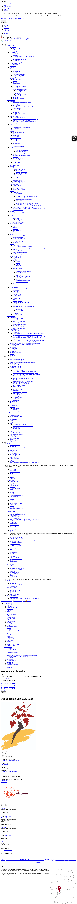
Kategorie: (3, 676)
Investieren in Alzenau (15, 454)
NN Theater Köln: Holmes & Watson (21, 377)
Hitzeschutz (15, 291)
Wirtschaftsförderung (12, 451)
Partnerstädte (16, 284)
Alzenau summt (16, 312)
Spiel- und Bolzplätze (18, 158)
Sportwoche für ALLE (18, 210)
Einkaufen (12, 131)
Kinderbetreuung (17, 148)
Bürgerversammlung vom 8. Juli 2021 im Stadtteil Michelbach (27, 335)
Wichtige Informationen (18, 398)
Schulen (14, 125)
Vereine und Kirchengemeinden (20, 144)
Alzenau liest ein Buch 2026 (16, 360)
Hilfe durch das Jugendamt (22, 153)
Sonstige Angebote (17, 163)
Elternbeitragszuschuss (21, 151)
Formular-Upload (20, 62)
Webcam (12, 354)
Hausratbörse (16, 303)
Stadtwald (15, 299)
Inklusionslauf (19, 170)
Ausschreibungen (20, 91)
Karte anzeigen (4, 764)
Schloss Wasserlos (20, 273)
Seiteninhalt (6, 9)
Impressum (6, 33)
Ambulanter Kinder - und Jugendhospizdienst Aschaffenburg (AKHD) (32, 248)
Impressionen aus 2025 (21, 173)
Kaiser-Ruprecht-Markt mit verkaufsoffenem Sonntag (22, 362)
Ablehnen (3, 21)
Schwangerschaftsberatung (19, 123)
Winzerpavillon (16, 408)
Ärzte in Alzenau (17, 174)
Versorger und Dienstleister (16, 449)
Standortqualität (13, 455)
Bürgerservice (13, 52)
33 (1, 685)
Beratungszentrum (14, 116)
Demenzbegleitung (17, 250)
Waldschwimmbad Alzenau (19, 424)
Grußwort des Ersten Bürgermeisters (24, 195)
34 (1, 687)
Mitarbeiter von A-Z (17, 79)
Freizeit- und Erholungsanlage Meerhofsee (23, 426)
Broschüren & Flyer (17, 96)
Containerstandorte (17, 294)
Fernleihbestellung (20, 219)
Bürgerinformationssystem (19, 75)
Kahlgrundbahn (16, 226)
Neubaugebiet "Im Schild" (19, 447)
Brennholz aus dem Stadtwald (20, 297)
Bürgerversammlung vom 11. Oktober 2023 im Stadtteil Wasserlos (28, 340)
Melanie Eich (4, 817)
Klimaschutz (16, 290)
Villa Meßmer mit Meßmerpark (23, 280)
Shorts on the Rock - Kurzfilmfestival (21, 214)
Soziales (12, 244)
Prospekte (12, 417)
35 (1, 688)
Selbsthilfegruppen (17, 180)
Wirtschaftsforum (14, 457)
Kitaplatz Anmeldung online (22, 150)
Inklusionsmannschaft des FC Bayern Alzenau (27, 203)
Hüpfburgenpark (17, 396)
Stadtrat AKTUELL (17, 70)
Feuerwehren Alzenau (15, 165)
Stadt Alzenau (4, 841)
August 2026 (7, 678)
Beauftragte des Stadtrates (19, 74)
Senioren (12, 234)
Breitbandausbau (14, 129)
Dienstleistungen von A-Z (19, 53)
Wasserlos (18, 267)
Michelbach (18, 265)
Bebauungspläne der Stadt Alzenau (21, 104)
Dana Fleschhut (4, 827)
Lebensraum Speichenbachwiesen (21, 288)
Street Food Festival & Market (17, 359)
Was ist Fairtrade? (17, 140)
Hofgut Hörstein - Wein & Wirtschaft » (10, 760)
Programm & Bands (17, 393)
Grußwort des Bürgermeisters (20, 392)
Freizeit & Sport (10, 422)
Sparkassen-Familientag (15, 366)
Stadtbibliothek (16, 218)
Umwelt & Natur (14, 287)
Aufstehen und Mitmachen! (19, 324)
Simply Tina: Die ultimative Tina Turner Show (24, 383)
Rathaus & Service (11, 45)
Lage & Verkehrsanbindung (16, 223)
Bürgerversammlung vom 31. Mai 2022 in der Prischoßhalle (27, 337)
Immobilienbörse (17, 112)
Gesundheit (12, 168)
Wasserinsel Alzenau (17, 159)
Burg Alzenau (16, 187)
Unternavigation (7, 8)
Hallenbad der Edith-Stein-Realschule (22, 430)
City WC (12, 431)
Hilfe (5, 29)
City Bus (15, 225)
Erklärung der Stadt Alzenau (19, 321)
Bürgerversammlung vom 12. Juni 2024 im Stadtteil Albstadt (27, 341)
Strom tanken (16, 231)
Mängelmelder (13, 66)
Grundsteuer (15, 115)
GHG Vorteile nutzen (18, 318)
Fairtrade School (16, 143)
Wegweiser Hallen (14, 441)
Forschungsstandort (11, 460)
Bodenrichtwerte (17, 108)
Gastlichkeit (9, 412)
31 (1, 682)
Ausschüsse (15, 72)
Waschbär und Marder (18, 314)
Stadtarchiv (15, 283)
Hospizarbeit (16, 245)
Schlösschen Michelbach (18, 188)
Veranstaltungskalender (25, 39)
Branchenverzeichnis (15, 445)
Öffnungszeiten (5, 860)
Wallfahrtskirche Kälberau (22, 282)
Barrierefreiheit (7, 32)
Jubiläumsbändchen (17, 394)
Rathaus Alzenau (17, 185)
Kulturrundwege (13, 405)
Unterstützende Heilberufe (19, 181)
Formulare (15, 55)
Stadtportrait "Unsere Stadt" (16, 256)
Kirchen (11, 215)
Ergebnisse (15, 64)
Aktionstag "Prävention (21, 172)
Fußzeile (6, 10)
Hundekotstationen (17, 305)
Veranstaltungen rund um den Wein (21, 411)
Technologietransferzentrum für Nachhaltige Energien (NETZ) (24, 462)
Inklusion (12, 191)
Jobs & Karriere (16, 83)
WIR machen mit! (17, 325)
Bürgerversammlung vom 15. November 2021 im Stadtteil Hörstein (29, 336)
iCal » (2, 783)
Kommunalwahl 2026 (15, 63)
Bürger (8, 39)
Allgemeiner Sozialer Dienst (19, 117)
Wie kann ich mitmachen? (19, 146)
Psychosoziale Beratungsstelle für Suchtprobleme (24, 121)
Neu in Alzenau (13, 233)
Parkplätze (15, 229)
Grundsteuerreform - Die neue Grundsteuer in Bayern (25, 56)
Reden (14, 49)
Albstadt (18, 261)
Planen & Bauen (16, 105)
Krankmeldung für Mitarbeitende (20, 86)
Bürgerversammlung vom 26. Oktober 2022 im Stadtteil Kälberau (28, 339)
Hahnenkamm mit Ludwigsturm (23, 271)
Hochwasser (15, 313)
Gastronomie (13, 413)
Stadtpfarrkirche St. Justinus (22, 278)
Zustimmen (3, 22)
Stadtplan (15, 227)
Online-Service (16, 60)
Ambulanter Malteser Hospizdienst (24, 246)
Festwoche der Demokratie (19, 328)
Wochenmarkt (16, 135)
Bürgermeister (13, 47)
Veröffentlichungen (14, 87)
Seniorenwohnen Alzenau (19, 238)
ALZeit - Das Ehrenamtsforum (20, 252)
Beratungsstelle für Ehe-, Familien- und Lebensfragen (25, 119)
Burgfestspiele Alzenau (15, 367)
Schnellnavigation (8, 3)
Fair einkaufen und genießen (19, 142)
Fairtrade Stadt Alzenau (15, 138)
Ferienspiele (15, 157)
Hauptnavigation (8, 6)
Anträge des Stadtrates (18, 77)
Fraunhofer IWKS (14, 461)
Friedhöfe (12, 166)
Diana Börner (4, 808)
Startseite (6, 25)
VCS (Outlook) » (5, 780)
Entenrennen (16, 400)
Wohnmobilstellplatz (17, 230)
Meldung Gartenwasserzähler (20, 59)
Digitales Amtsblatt (20, 90)
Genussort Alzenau (14, 415)
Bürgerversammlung (14, 332)
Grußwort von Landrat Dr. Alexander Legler (26, 196)
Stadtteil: (28, 676)
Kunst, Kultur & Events (12, 358)
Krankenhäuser (16, 177)
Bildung (11, 124)
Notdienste (15, 178)
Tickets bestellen (16, 388)
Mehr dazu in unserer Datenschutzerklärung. (12, 18)
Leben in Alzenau (11, 100)
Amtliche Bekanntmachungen (20, 89)
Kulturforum (16, 128)
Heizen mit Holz (16, 298)
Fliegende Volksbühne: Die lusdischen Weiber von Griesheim (27, 375)
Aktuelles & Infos (15, 39)
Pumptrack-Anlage (14, 436)
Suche (5, 5)
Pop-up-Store (19, 200)
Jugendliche (12, 211)
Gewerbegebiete (13, 453)
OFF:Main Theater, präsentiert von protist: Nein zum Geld (26, 374)
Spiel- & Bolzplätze (14, 438)
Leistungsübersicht (17, 57)
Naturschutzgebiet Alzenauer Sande (21, 302)
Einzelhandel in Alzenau (18, 132)
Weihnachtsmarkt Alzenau (16, 364)
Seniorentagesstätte (17, 240)
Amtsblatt (38, 862)
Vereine (11, 439)
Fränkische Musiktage (15, 363)
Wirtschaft (6, 442)
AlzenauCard (13, 317)
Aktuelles (17, 860)
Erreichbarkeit (16, 82)
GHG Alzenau (16, 136)
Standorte (15, 81)
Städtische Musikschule (18, 222)
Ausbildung (18, 85)
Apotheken (15, 176)
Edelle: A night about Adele (19, 385)
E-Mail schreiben (8, 816)
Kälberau (18, 264)
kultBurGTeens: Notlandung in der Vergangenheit (24, 371)
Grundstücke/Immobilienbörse (17, 182)
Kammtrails (12, 435)
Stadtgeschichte (16, 259)
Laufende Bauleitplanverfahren (20, 113)
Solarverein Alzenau (17, 307)
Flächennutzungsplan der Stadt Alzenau (22, 102)
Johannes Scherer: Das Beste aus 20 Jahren (23, 381)
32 (1, 683)
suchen (18, 37)
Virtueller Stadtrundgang (18, 134)
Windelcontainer (16, 161)
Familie (11, 147)
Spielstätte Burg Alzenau (18, 389)
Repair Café (18, 220)
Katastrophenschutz (14, 348)
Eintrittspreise (16, 427)
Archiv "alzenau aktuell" (21, 94)
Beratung (15, 249)
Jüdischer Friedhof (20, 275)
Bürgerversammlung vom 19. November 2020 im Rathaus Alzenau (28, 333)
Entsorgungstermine (17, 301)
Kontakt (5, 26)
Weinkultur (12, 407)
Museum (12, 403)
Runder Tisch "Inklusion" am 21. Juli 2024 (23, 207)
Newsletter (6, 28)
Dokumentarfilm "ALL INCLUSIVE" (25, 204)
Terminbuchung (13, 351)
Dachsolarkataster (17, 109)
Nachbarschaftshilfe (17, 254)
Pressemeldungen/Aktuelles (19, 98)
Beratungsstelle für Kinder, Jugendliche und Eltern (25, 120)
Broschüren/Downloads (15, 331)
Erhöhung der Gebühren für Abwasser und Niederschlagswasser (25, 343)
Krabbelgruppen (16, 162)
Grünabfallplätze (17, 295)
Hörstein (18, 263)
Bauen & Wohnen (14, 101)
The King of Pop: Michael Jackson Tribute (23, 378)
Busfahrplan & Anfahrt (18, 397)
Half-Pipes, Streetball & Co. (19, 212)
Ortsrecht (12, 67)
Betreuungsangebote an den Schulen (21, 127)
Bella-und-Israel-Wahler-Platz (23, 276)
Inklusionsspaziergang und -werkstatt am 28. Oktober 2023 (27, 206)
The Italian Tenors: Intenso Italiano (21, 379)
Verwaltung (12, 78)
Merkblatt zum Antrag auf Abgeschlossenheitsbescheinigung (30, 106)
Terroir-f (18, 279)
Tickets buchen (16, 428)
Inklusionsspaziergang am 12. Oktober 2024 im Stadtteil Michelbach (29, 208)
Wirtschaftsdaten (13, 450)
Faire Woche (16, 139)
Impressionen (19, 193)
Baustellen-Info (13, 329)
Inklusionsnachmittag (21, 197)
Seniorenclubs (16, 242)
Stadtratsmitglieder (17, 71)
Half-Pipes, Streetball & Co (16, 434)
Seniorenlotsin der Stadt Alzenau (20, 235)
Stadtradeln (12, 355)
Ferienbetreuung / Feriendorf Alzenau (21, 155)
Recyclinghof (16, 292)
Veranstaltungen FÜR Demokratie (21, 326)
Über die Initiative (17, 322)
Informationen (19, 309)
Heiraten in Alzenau (14, 184)
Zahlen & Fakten (17, 257)
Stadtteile (15, 260)
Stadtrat (11, 68)
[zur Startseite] (6, 40)
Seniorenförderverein (18, 237)
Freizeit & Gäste (7, 356)
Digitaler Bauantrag (17, 110)
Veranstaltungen (13, 401)
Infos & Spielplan (17, 386)
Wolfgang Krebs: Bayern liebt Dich (21, 382)
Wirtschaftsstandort (14, 458)
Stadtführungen (13, 419)
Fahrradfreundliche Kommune (17, 432)
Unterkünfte (12, 420)
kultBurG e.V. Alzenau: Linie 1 (20, 370)
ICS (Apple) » (4, 782)
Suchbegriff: (3, 674)
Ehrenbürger (16, 286)
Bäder (11, 423)
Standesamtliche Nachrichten (19, 189)
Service (8, 443)
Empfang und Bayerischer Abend (24, 199)
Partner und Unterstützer (21, 201)
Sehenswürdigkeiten (17, 268)
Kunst (11, 404)
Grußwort (15, 369)
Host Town (15, 192)
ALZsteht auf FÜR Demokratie (17, 320)
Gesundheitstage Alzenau (19, 169)
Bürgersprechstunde (17, 51)
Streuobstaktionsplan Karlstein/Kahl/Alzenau (23, 306)
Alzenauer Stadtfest (14, 390)
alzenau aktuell (16, 93)
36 (1, 690)
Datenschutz (6, 30)
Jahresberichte (16, 97)
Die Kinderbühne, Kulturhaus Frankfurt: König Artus (25, 373)
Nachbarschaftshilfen (18, 241)
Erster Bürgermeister (17, 48)
